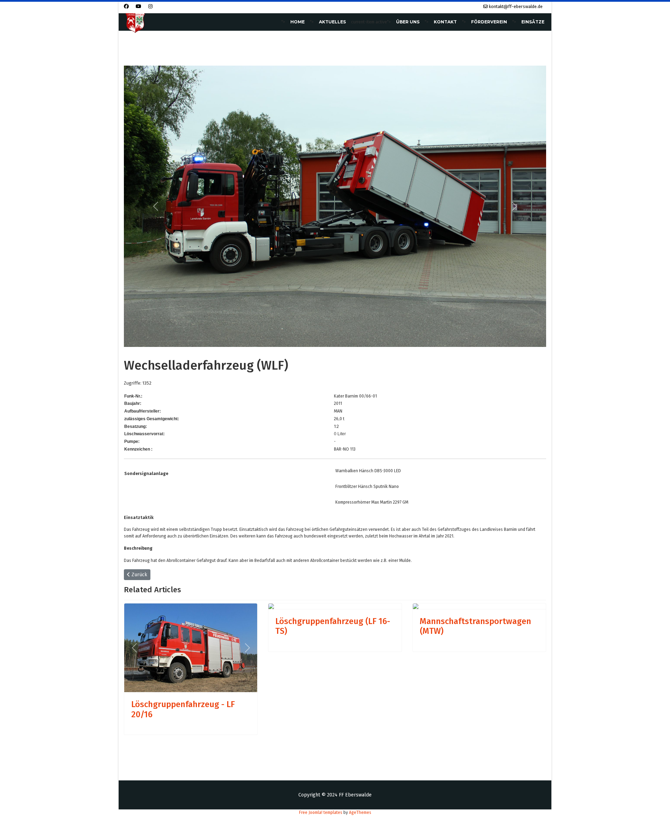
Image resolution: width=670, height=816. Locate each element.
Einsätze (532, 21)
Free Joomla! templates (320, 812)
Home (297, 21)
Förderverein (489, 21)
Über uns (407, 21)
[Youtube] (138, 6)
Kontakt (445, 21)
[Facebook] (126, 6)
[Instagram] (150, 6)
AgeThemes (360, 812)
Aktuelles (332, 21)
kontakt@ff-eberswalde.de (516, 6)
